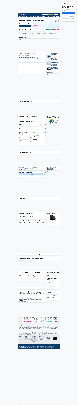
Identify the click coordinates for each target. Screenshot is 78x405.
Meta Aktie (26, 332)
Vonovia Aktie (52, 332)
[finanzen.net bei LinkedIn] (41, 339)
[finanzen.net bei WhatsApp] (40, 341)
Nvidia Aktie (24, 328)
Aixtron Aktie (27, 334)
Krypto (51, 16)
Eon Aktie (49, 332)
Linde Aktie (55, 333)
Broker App (47, 339)
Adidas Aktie (39, 333)
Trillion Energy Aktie (54, 327)
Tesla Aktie (33, 328)
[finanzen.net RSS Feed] (42, 341)
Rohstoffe (47, 16)
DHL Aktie (40, 328)
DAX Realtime (30, 326)
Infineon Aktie (29, 331)
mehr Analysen (21, 118)
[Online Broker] (22, 14)
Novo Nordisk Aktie (24, 331)
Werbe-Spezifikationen (28, 339)
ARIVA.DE (38, 348)
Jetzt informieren (25, 25)
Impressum (33, 337)
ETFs (31, 16)
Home (20, 18)
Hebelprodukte (39, 16)
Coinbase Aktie (34, 331)
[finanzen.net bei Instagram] (40, 338)
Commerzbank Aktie (53, 328)
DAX (27, 326)
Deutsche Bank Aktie (50, 329)
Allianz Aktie (29, 329)
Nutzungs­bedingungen (35, 340)
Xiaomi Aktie (41, 332)
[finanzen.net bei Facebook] (41, 338)
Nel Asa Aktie (55, 329)
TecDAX (36, 326)
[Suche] (40, 14)
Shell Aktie (39, 334)
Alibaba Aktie (51, 333)
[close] (74, 3)
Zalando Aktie (27, 333)
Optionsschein (55, 283)
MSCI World (46, 326)
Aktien (20, 16)
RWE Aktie (20, 331)
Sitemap (20, 340)
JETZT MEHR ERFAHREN (48, 321)
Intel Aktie (47, 333)
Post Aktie (20, 327)
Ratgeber (57, 16)
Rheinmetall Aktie (29, 328)
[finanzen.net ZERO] (56, 21)
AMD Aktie (42, 331)
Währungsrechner (48, 338)
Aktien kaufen (43, 334)
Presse (19, 339)
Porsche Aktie (30, 332)
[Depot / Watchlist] (46, 29)
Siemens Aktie (34, 329)
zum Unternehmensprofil (22, 301)
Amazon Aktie (20, 328)
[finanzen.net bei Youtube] (42, 338)
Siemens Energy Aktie (21, 329)
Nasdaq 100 (42, 326)
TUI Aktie (26, 329)
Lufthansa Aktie (38, 329)
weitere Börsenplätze (22, 169)
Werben (26, 338)
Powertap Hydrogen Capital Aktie (33, 327)
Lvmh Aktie (31, 334)
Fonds (28, 16)
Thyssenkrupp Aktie (21, 332)
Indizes (25, 16)
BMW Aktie (54, 331)
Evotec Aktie (20, 334)
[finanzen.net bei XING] (42, 339)
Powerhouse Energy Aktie (25, 327)
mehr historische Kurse (50, 169)
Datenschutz (34, 338)
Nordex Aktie (44, 333)
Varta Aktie (45, 332)
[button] (45, 14)
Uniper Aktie (35, 334)
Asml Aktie (24, 334)
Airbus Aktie (50, 331)
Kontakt (20, 337)
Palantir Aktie (38, 331)
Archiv (37, 58)
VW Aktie (42, 329)
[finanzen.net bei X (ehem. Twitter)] (40, 339)
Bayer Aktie (37, 328)
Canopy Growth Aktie (21, 333)
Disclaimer (33, 339)
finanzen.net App (48, 337)
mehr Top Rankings (50, 72)
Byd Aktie (45, 329)
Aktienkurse (24, 326)
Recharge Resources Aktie (42, 327)
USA (53, 297)
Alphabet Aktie (46, 331)
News (23, 16)
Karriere (20, 338)
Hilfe (26, 337)
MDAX (33, 326)
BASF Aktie (44, 328)
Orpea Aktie (56, 326)
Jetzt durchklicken (53, 59)
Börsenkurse (20, 326)
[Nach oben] (58, 404)
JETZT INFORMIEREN (27, 321)
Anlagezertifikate (49, 283)
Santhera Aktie (49, 327)
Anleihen (43, 16)
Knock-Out (49, 284)
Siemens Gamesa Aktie (51, 326)
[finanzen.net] (22, 13)
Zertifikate (34, 16)
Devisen (54, 16)
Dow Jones (38, 326)
